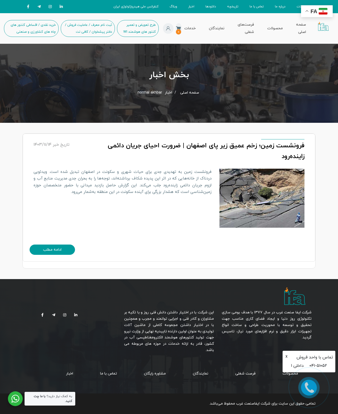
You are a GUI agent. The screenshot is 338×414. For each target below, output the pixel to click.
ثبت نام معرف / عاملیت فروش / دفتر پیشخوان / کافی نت (88, 28)
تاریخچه (232, 6)
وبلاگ (173, 6)
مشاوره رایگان (155, 373)
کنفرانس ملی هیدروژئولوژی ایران (136, 6)
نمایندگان (216, 28)
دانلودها (210, 6)
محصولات (275, 28)
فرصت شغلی (245, 373)
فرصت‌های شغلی (246, 28)
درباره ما (280, 6)
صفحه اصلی (301, 28)
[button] (168, 28)
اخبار (191, 6)
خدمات (190, 28)
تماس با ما (257, 6)
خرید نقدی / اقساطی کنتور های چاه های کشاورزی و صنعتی (33, 28)
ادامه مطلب (52, 249)
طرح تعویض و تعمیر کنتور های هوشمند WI (139, 28)
